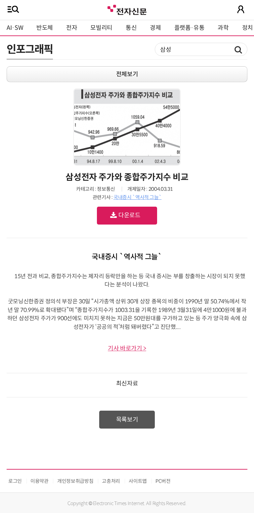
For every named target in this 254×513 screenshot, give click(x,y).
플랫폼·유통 (189, 27)
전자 (71, 27)
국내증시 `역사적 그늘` (137, 197)
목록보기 (127, 419)
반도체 (44, 27)
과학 (223, 27)
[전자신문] (127, 9)
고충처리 (111, 481)
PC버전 (163, 481)
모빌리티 (101, 27)
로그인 (15, 481)
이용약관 (39, 481)
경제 (155, 27)
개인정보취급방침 (75, 481)
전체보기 (127, 74)
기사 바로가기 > (127, 348)
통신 (131, 27)
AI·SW (15, 27)
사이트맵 (138, 481)
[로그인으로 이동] (240, 9)
